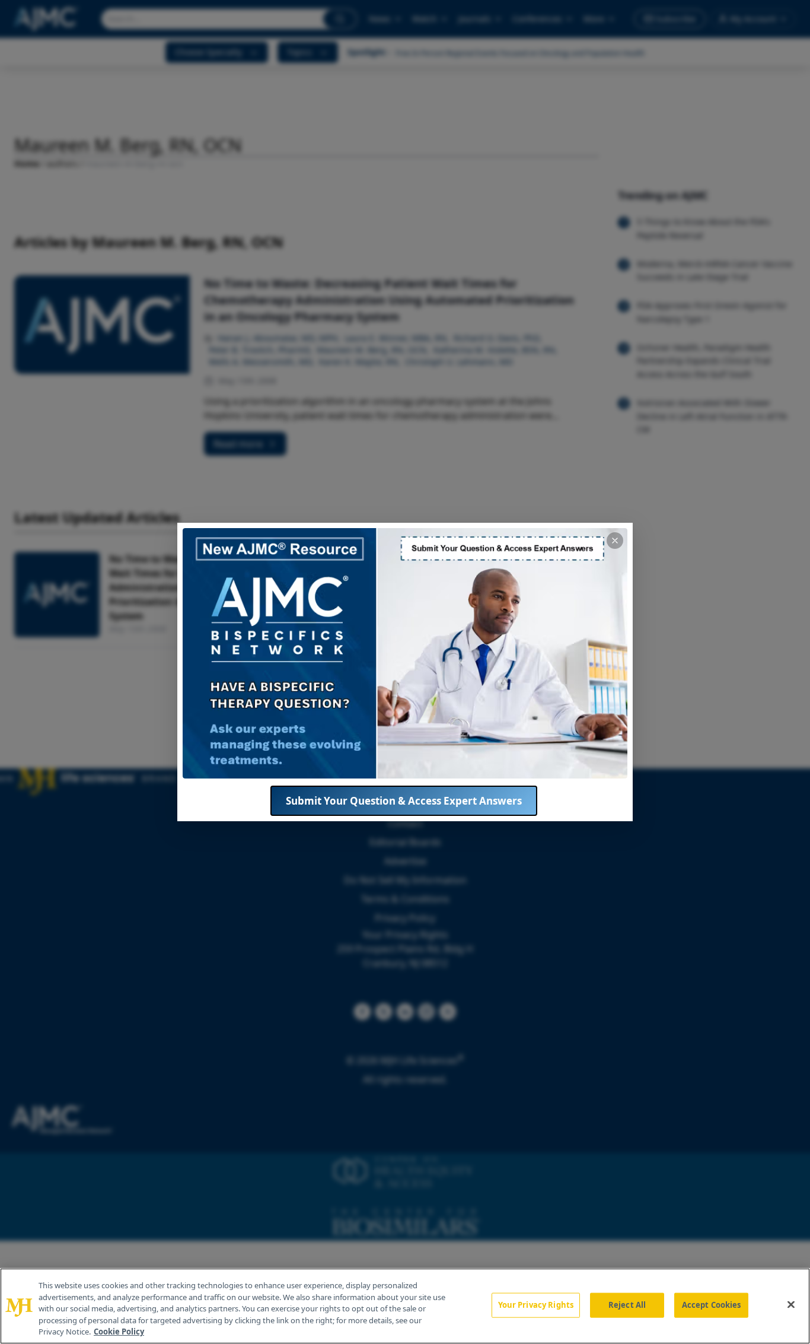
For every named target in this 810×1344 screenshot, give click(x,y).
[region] (405, 1306)
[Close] (791, 1305)
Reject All (627, 1304)
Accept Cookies (711, 1304)
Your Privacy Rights (535, 1304)
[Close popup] (615, 540)
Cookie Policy (119, 1331)
